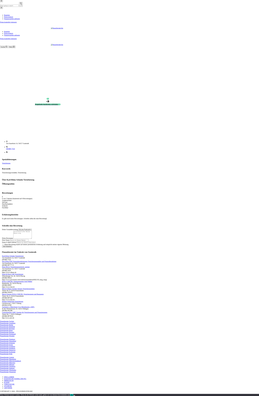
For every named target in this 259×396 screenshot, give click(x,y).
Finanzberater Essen (6, 345)
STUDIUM (8, 386)
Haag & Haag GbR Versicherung (12, 274)
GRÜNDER (8, 388)
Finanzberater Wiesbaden (8, 370)
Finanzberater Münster (7, 364)
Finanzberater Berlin (6, 325)
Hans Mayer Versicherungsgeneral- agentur (16, 267)
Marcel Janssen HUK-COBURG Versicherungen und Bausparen (23, 294)
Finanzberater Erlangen (7, 343)
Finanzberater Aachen (7, 321)
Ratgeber (7, 31)
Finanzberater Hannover (7, 350)
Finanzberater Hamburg (7, 348)
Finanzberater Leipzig (7, 357)
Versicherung (6, 163)
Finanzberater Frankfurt (7, 346)
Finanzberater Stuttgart (7, 368)
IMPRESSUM (8, 380)
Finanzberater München (7, 363)
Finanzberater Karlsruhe (7, 352)
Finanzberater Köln (6, 354)
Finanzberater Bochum (7, 328)
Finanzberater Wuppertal (8, 372)
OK (72, 395)
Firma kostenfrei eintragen (8, 39)
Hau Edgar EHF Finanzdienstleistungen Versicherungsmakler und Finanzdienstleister (29, 261)
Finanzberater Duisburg (7, 339)
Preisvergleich (8, 33)
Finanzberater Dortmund (8, 334)
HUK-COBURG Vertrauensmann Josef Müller (17, 281)
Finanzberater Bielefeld (7, 327)
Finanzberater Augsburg (7, 323)
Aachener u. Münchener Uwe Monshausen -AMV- (18, 307)
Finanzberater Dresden (7, 336)
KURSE (7, 382)
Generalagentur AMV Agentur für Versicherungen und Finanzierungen (24, 312)
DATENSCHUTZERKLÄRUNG (15, 379)
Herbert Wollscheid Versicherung (12, 301)
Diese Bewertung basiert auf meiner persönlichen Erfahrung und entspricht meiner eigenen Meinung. (36, 244)
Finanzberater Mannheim (8, 359)
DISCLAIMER (9, 377)
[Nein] (74, 395)
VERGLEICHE (9, 384)
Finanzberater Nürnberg (7, 366)
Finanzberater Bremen (7, 332)
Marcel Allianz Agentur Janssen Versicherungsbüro (18, 289)
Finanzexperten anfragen (12, 35)
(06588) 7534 (10, 149)
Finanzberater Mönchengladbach (10, 361)
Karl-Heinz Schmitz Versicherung (13, 256)
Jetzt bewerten (7, 246)
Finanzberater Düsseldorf (8, 341)
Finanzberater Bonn (6, 330)
